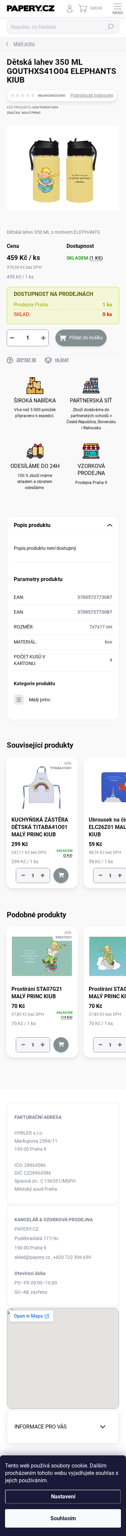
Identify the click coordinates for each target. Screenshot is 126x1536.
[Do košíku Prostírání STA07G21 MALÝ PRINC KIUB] (61, 1044)
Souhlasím (63, 1518)
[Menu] (117, 8)
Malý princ (39, 699)
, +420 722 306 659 (71, 1257)
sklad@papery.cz (32, 1257)
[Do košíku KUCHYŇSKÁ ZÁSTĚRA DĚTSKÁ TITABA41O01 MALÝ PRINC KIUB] (61, 875)
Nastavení (63, 1496)
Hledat (110, 27)
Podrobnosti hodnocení (92, 95)
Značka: (24, 113)
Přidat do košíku (86, 337)
